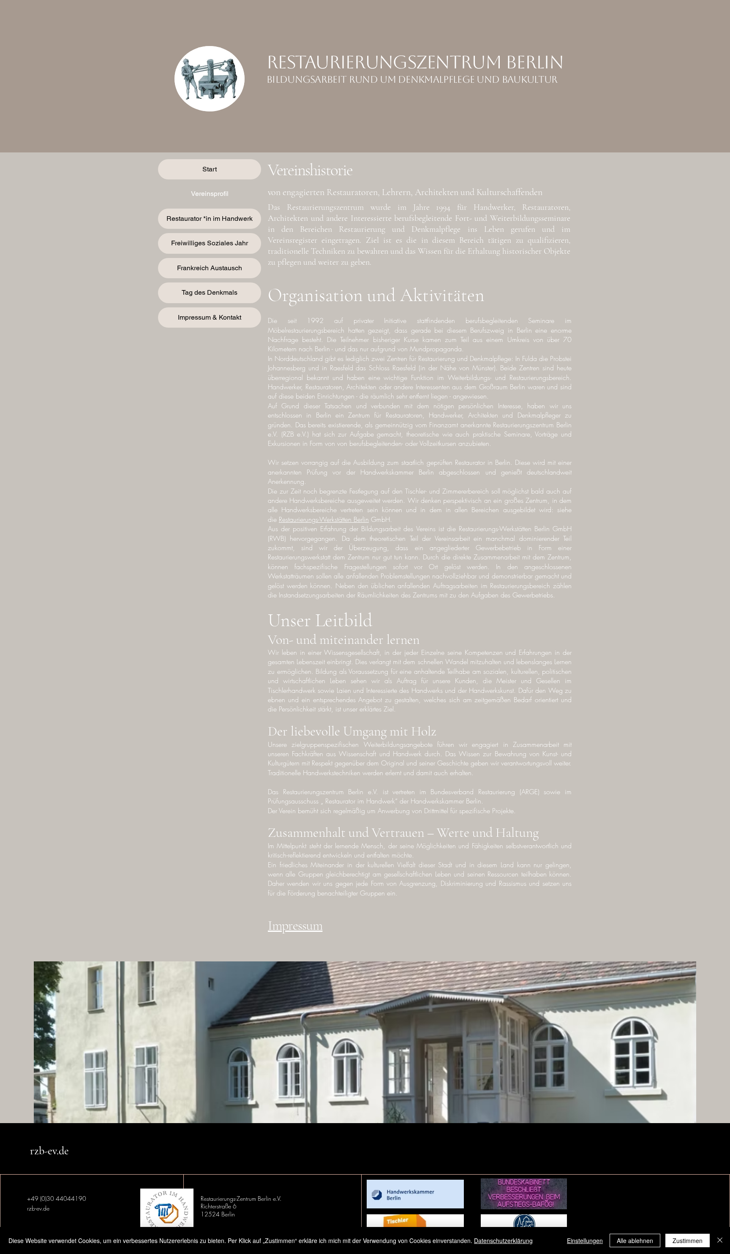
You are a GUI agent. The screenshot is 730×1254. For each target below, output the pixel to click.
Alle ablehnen (635, 1240)
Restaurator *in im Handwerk (209, 218)
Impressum (295, 925)
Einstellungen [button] (585, 1240)
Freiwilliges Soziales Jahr (209, 243)
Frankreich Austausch (209, 268)
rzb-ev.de (49, 1150)
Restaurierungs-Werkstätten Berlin (324, 519)
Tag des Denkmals (209, 292)
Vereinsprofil (210, 194)
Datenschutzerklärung (503, 1240)
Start (209, 169)
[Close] (720, 1240)
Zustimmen (688, 1240)
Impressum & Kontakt (209, 317)
